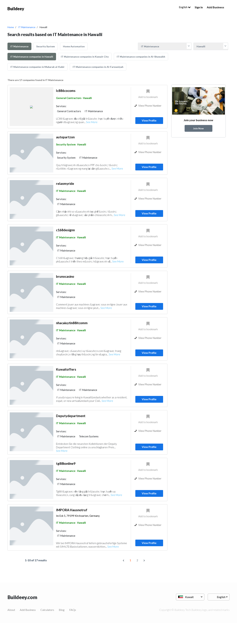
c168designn (65, 230)
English (183, 7)
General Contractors (68, 97)
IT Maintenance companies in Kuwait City (85, 56)
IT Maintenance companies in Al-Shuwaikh (141, 56)
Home (10, 27)
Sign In (199, 7)
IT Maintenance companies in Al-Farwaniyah (98, 66)
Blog (62, 609)
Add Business (215, 7)
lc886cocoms (65, 91)
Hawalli (87, 97)
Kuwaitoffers (66, 369)
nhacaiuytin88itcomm (72, 323)
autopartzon (65, 137)
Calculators (47, 609)
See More (92, 122)
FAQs (72, 609)
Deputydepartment (70, 416)
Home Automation (74, 46)
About (11, 609)
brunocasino (65, 276)
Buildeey (15, 8)
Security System (45, 46)
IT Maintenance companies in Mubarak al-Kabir (37, 66)
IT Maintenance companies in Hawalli (31, 56)
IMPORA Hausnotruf (71, 510)
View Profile (149, 120)
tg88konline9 (65, 463)
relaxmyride (65, 183)
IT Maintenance (26, 27)
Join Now (198, 128)
